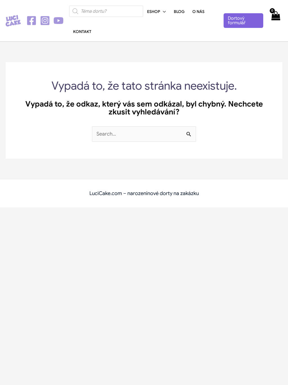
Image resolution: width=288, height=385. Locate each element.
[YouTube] (58, 21)
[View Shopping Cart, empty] (275, 20)
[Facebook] (31, 21)
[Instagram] (45, 21)
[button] (163, 11)
